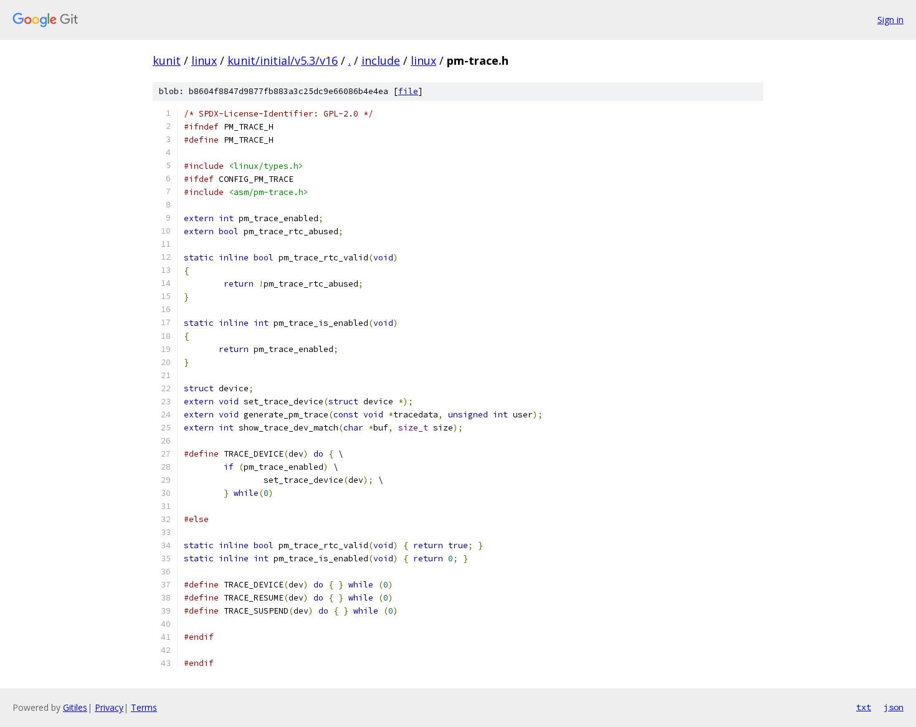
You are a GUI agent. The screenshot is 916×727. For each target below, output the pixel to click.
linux (204, 60)
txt (863, 707)
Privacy (109, 707)
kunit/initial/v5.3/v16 (282, 60)
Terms (144, 707)
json (894, 707)
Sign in (890, 20)
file (408, 91)
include (380, 60)
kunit (167, 60)
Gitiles (75, 707)
